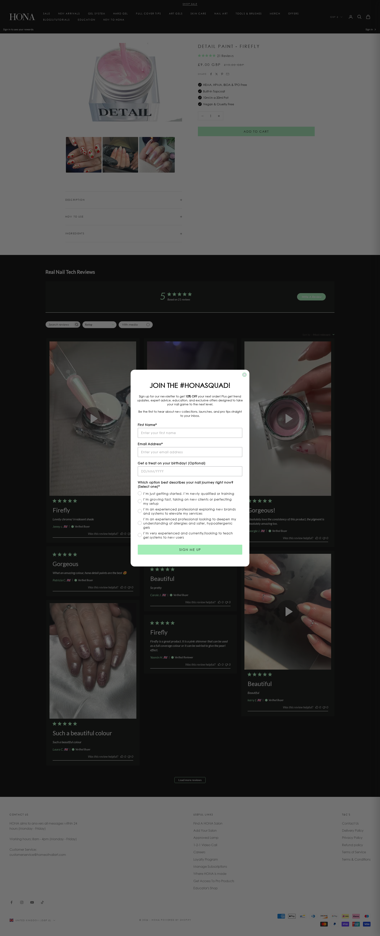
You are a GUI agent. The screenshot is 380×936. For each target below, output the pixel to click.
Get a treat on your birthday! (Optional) (172, 463)
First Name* (147, 425)
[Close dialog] (244, 375)
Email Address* (150, 444)
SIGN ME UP (190, 549)
